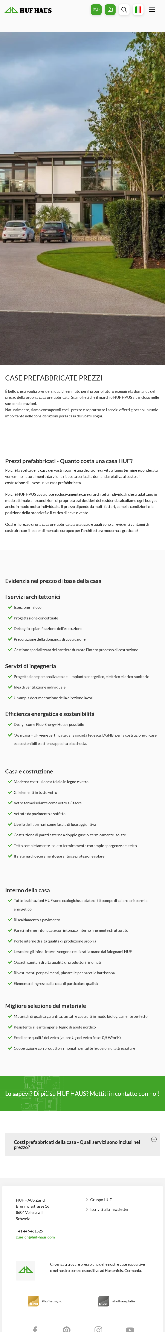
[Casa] (46, 9)
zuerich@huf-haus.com (35, 1237)
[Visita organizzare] (96, 9)
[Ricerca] (124, 9)
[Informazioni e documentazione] (110, 9)
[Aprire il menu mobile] (152, 9)
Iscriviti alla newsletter (109, 1209)
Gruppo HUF (101, 1199)
